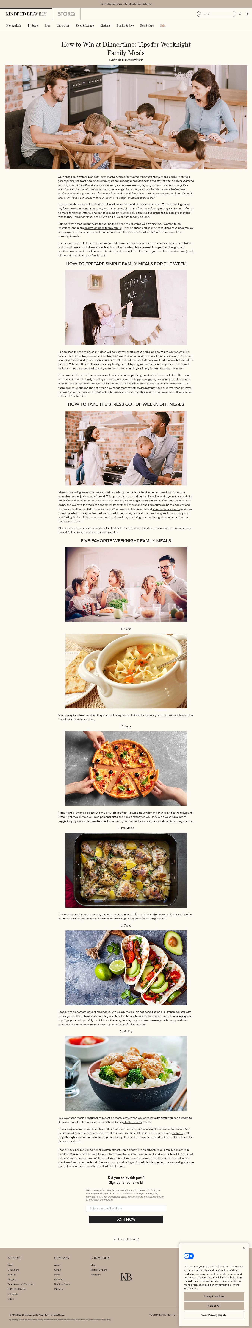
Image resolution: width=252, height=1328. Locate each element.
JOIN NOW (126, 1219)
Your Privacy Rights (162, 1315)
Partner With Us (99, 1269)
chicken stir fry (132, 1122)
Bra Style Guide (62, 1284)
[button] (33, 25)
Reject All (214, 1305)
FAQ (10, 1264)
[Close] (244, 1248)
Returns (12, 1274)
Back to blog (128, 1239)
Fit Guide (58, 1289)
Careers (58, 1279)
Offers (11, 1298)
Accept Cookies (214, 1296)
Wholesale (96, 1274)
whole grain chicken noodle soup (167, 715)
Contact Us (13, 1269)
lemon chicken (167, 914)
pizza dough (176, 821)
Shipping (12, 1279)
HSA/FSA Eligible (17, 1289)
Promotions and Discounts (20, 1284)
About (57, 1264)
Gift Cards (13, 1294)
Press (57, 1274)
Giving (57, 1269)
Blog (93, 1264)
